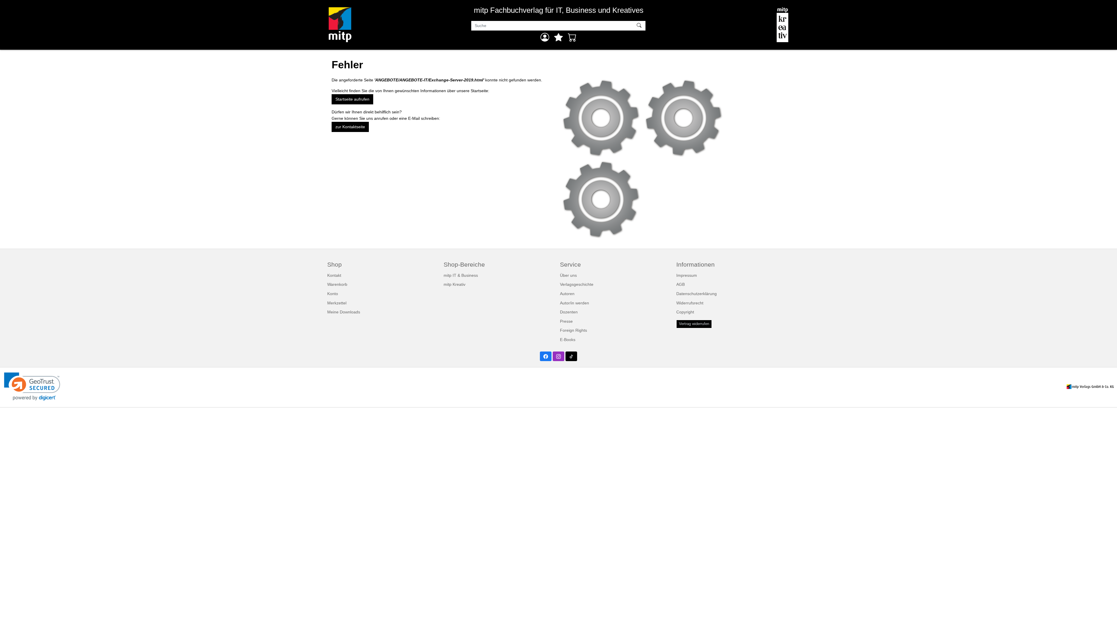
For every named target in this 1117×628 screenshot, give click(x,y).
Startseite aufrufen (352, 99)
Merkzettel (336, 303)
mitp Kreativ (454, 284)
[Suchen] (640, 26)
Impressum (686, 275)
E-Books (567, 339)
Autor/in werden (574, 303)
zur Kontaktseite (350, 126)
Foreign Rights (573, 330)
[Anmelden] (544, 37)
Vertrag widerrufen (694, 324)
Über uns (568, 275)
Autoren (567, 293)
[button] (32, 386)
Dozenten (569, 312)
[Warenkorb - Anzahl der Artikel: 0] (572, 37)
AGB (680, 284)
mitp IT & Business (461, 275)
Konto (332, 293)
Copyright (685, 312)
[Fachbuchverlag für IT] (340, 24)
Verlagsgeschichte (576, 284)
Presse (566, 321)
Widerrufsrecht (689, 303)
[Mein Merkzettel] (558, 37)
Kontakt (334, 275)
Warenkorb (337, 284)
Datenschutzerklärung (696, 293)
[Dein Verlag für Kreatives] (782, 24)
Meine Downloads (343, 312)
